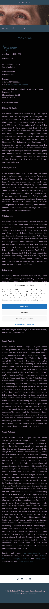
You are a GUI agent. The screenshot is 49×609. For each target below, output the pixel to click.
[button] (45, 285)
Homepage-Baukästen (21, 559)
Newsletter (32, 594)
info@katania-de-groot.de (18, 85)
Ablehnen (24, 313)
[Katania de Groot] (24, 15)
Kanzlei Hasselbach (25, 562)
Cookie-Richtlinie (20, 324)
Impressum (30, 324)
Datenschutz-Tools (20, 594)
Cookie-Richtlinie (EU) (12, 591)
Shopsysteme (41, 559)
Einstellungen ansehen (24, 319)
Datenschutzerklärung (37, 591)
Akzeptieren (24, 306)
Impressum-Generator (32, 553)
